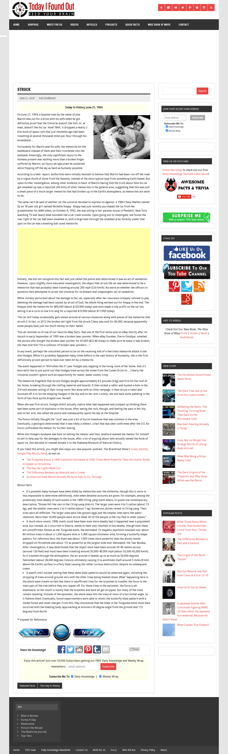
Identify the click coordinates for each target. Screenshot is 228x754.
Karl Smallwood (47, 98)
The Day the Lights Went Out (43, 468)
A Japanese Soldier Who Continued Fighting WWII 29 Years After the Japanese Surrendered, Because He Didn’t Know (186, 611)
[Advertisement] (114, 55)
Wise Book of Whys (159, 24)
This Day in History (50, 685)
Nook (204, 333)
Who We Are (128, 750)
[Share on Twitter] (70, 649)
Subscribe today (172, 170)
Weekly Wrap (110, 676)
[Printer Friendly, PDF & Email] (135, 650)
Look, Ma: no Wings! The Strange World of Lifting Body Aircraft (191, 444)
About (164, 750)
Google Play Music (28, 453)
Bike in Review (29, 715)
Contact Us (81, 750)
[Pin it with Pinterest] (88, 649)
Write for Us (54, 24)
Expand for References (33, 619)
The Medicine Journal (34, 731)
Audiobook (186, 337)
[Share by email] (106, 649)
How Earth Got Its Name (191, 587)
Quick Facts (132, 24)
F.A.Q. (114, 750)
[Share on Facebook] (62, 649)
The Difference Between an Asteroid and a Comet (55, 472)
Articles (92, 24)
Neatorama (27, 723)
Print (184, 333)
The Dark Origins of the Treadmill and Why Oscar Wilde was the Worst (192, 476)
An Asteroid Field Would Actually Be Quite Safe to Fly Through (64, 477)
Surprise (33, 24)
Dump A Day (28, 719)
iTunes (134, 449)
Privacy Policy (148, 750)
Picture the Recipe (32, 727)
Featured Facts (27, 685)
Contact (184, 24)
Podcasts (111, 24)
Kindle (194, 333)
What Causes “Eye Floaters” (193, 624)
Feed (43, 453)
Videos (74, 24)
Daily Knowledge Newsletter (55, 750)
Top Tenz (26, 735)
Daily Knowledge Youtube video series (185, 174)
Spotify (143, 449)
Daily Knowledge (84, 676)
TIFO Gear (30, 750)
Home (16, 24)
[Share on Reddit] (79, 649)
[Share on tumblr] (97, 649)
